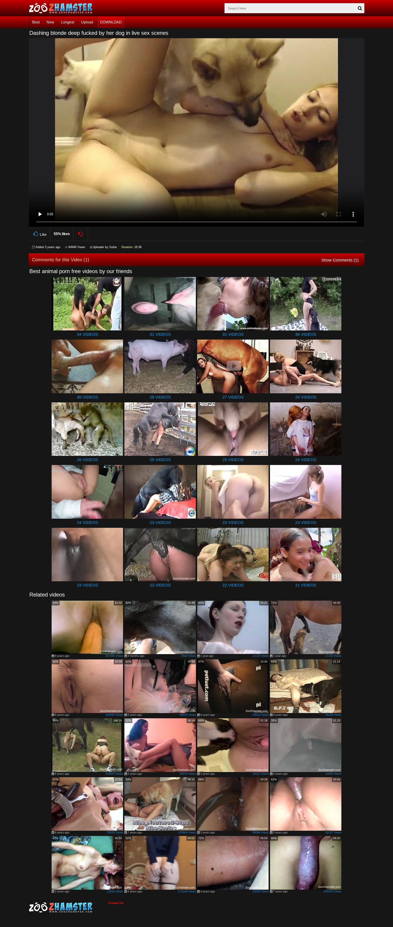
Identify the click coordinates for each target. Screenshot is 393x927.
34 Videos (87, 334)
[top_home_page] (63, 8)
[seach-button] (359, 8)
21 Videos (305, 585)
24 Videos (305, 459)
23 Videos (160, 522)
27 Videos (233, 397)
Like (43, 234)
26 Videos (305, 397)
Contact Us (115, 903)
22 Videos (160, 585)
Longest (67, 22)
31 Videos (160, 334)
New (50, 22)
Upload (87, 22)
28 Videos (160, 397)
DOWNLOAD (111, 22)
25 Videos (160, 459)
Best (36, 22)
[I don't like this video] (80, 234)
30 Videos (305, 334)
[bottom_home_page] (68, 907)
